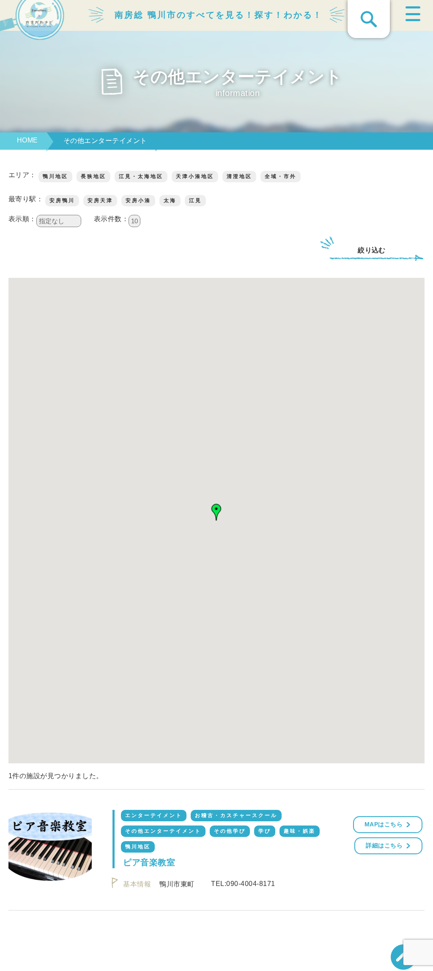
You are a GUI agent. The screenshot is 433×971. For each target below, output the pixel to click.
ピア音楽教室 (149, 862)
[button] (216, 512)
